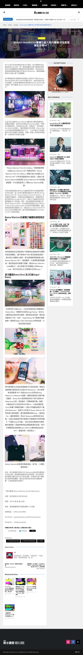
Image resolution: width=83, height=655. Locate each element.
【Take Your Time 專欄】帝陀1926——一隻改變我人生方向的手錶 (34, 19)
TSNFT (41, 541)
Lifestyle (41, 38)
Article (8, 606)
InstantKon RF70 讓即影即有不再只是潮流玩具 (60, 124)
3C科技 (25, 5)
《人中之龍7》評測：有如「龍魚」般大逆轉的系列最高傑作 (59, 225)
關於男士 (77, 652)
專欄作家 (63, 5)
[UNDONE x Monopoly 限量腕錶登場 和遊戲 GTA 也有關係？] (60, 244)
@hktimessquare (20, 522)
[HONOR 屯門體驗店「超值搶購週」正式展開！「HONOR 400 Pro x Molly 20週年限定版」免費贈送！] (60, 277)
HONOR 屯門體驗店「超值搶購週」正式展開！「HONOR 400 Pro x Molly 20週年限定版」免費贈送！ (60, 292)
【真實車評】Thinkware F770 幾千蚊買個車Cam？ (9, 614)
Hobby (7, 583)
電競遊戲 (34, 5)
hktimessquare (13, 541)
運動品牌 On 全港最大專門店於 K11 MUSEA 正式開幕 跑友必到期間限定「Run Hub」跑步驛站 (20, 590)
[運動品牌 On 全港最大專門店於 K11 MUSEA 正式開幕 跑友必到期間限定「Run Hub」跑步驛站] (60, 177)
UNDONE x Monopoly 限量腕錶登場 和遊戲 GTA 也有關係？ (60, 258)
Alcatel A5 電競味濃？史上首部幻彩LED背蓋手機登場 (60, 158)
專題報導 (7, 5)
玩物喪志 (53, 5)
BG (15, 552)
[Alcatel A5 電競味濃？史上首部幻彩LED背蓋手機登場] (60, 144)
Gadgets (8, 609)
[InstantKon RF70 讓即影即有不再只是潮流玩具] (60, 110)
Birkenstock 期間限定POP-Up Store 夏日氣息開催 (31, 588)
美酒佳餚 (44, 5)
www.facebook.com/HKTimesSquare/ (27, 517)
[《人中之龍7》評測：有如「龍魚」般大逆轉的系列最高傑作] (60, 211)
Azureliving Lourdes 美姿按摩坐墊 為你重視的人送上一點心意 (9, 589)
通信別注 (74, 5)
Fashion (19, 580)
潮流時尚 (16, 5)
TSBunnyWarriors (29, 541)
